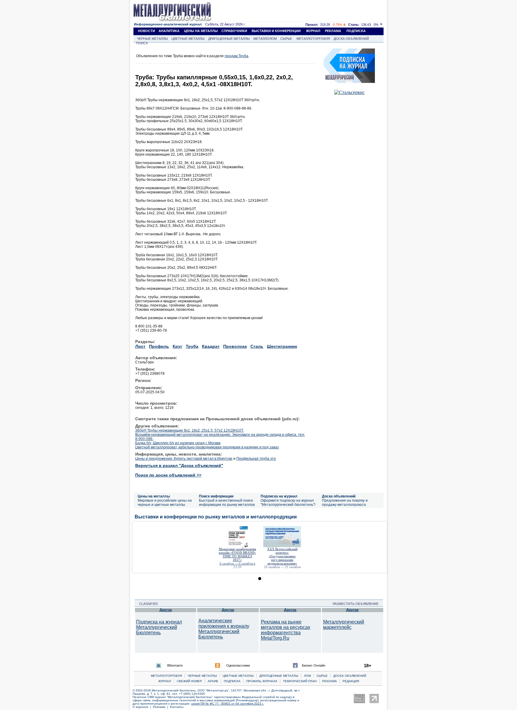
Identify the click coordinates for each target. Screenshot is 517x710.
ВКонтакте (175, 665)
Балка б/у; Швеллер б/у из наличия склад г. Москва (178, 443)
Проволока (235, 346)
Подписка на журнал (279, 496)
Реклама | (161, 707)
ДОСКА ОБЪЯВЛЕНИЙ (351, 38)
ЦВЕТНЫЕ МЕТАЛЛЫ (188, 38)
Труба (192, 346)
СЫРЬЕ (286, 38)
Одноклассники (238, 665)
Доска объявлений (338, 496)
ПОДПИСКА (356, 31)
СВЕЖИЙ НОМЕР (189, 681)
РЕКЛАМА (333, 31)
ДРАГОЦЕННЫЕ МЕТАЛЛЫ (229, 38)
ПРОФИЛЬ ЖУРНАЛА (261, 681)
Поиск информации (216, 496)
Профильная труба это (256, 458)
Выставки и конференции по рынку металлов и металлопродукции (216, 516)
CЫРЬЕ (322, 675)
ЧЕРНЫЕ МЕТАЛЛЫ (152, 38)
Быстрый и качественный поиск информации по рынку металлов (227, 502)
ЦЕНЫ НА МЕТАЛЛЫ (201, 31)
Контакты (176, 707)
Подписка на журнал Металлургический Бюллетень (159, 627)
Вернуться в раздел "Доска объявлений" (179, 465)
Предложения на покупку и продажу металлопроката (345, 502)
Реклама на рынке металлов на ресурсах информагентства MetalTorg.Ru (285, 630)
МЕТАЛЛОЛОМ (265, 38)
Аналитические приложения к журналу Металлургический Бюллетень (223, 628)
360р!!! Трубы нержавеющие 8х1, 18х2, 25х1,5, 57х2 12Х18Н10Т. (189, 430)
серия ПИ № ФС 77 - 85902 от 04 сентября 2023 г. (227, 703)
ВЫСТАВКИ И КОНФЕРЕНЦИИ (276, 31)
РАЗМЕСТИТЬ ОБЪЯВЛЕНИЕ (357, 604)
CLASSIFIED (147, 604)
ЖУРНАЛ (313, 31)
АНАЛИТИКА (169, 31)
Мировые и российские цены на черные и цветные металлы (165, 502)
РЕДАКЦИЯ (351, 681)
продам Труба (236, 56)
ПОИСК (142, 43)
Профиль (159, 346)
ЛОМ (307, 675)
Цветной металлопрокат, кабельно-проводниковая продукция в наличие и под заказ (207, 447)
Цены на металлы (154, 496)
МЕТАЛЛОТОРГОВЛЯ (313, 38)
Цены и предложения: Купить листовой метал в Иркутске (183, 458)
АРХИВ (213, 681)
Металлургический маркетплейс (343, 624)
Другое (165, 610)
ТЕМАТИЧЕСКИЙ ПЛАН (300, 681)
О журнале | (143, 707)
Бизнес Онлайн (313, 665)
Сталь (256, 346)
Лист (140, 346)
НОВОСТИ (146, 31)
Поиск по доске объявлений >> (168, 475)
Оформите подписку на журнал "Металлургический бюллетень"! (288, 502)
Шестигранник (282, 346)
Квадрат (211, 346)
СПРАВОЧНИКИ (234, 31)
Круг (177, 346)
